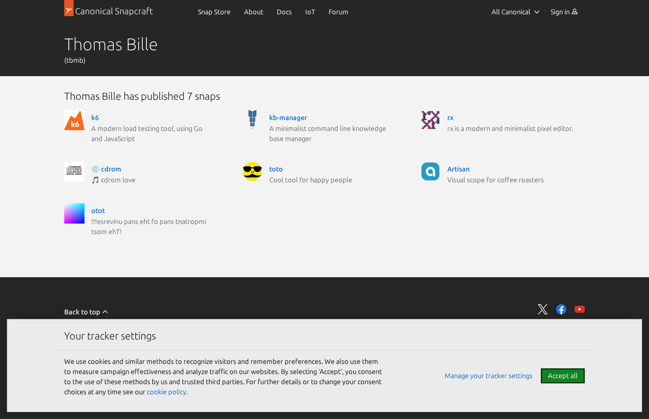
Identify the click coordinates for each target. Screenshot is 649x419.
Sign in (561, 11)
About (253, 11)
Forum (339, 11)
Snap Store (214, 11)
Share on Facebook (561, 309)
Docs (284, 11)
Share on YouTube (580, 309)
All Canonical (511, 11)
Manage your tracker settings (489, 375)
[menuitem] (214, 12)
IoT (310, 11)
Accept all (563, 375)
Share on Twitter (543, 309)
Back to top (83, 311)
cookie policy (166, 391)
